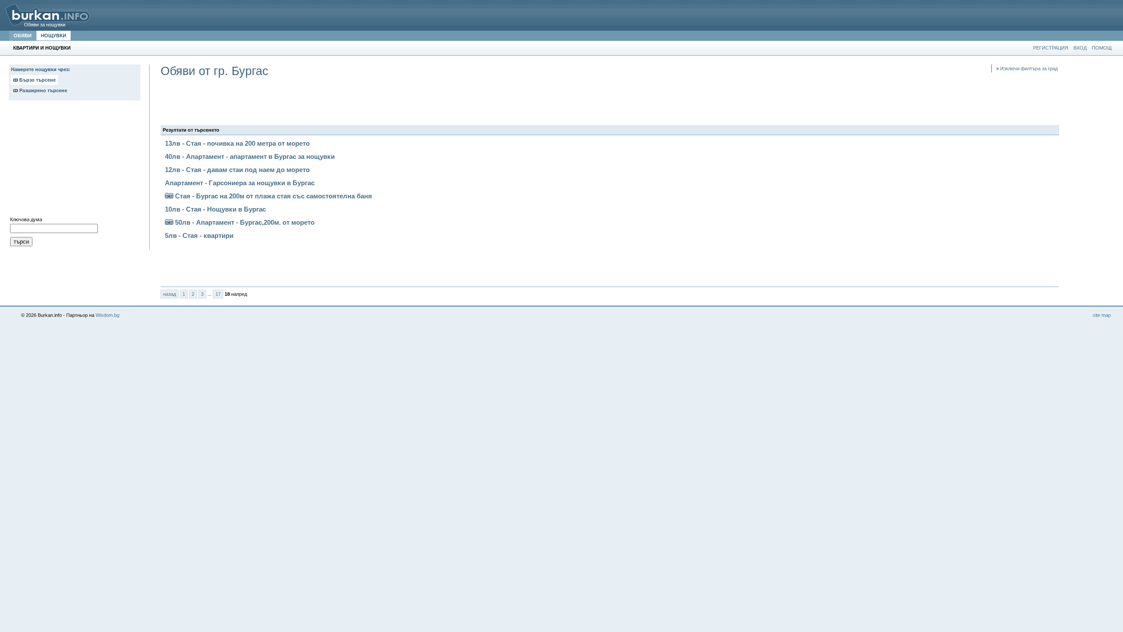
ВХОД (1080, 47)
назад (169, 294)
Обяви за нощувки (44, 24)
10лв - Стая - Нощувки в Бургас (215, 209)
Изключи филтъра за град (1027, 68)
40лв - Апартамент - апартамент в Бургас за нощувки (250, 156)
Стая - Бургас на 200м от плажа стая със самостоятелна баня (272, 196)
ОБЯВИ (23, 35)
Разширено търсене (42, 90)
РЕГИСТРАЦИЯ (1050, 47)
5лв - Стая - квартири (199, 235)
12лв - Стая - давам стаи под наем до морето (237, 169)
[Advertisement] (74, 160)
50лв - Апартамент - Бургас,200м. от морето (244, 222)
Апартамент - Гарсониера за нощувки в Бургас (240, 183)
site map (1102, 315)
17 (218, 294)
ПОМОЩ (1102, 47)
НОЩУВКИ (53, 35)
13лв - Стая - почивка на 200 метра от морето (237, 143)
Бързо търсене (37, 80)
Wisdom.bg (107, 315)
